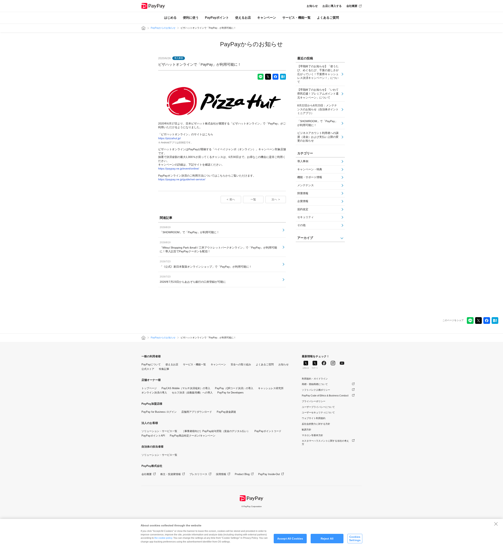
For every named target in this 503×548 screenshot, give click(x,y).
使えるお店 (243, 17)
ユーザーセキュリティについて (318, 412)
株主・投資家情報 (170, 474)
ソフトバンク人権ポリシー (316, 390)
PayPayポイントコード (267, 431)
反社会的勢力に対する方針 (316, 424)
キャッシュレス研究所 (271, 388)
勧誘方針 (306, 429)
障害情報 (302, 193)
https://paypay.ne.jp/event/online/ (178, 168)
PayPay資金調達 (226, 411)
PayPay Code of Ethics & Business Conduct (325, 395)
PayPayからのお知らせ (163, 28)
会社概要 (351, 5)
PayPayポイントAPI (153, 435)
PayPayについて (151, 364)
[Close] (496, 523)
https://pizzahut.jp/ (169, 138)
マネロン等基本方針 (312, 435)
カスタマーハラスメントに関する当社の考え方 (325, 442)
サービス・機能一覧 (296, 17)
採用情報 (221, 474)
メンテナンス (305, 185)
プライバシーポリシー (313, 401)
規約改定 (302, 209)
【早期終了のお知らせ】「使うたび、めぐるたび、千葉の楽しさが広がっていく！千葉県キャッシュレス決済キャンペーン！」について (318, 74)
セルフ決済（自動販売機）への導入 (192, 392)
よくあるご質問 (328, 17)
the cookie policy (163, 538)
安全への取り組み (241, 364)
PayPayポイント (217, 17)
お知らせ (312, 5)
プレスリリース (198, 474)
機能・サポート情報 (309, 177)
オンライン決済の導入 (154, 392)
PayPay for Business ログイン (159, 411)
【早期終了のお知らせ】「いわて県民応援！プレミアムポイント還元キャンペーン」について (318, 93)
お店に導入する (332, 5)
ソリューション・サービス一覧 (159, 431)
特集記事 (164, 368)
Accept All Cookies (290, 538)
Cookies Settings (355, 538)
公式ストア (147, 368)
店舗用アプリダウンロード (196, 411)
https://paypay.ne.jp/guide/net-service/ (181, 179)
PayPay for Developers (230, 392)
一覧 (253, 199)
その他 (301, 225)
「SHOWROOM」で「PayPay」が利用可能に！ (317, 123)
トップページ (149, 388)
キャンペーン (266, 17)
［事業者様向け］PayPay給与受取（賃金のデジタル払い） (216, 431)
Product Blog (242, 474)
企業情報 (302, 201)
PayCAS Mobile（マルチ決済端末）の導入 (186, 388)
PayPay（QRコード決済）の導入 (234, 388)
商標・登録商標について (315, 384)
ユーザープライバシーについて (318, 407)
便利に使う (191, 17)
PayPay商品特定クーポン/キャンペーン (192, 435)
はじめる (170, 17)
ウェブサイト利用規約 (313, 418)
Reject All (327, 538)
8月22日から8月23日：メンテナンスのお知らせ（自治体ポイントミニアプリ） (318, 109)
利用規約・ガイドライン (315, 378)
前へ (232, 199)
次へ (274, 199)
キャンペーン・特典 (309, 169)
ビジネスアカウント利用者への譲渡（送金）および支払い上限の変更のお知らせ (318, 136)
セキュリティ (305, 217)
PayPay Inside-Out (269, 474)
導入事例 (302, 161)
